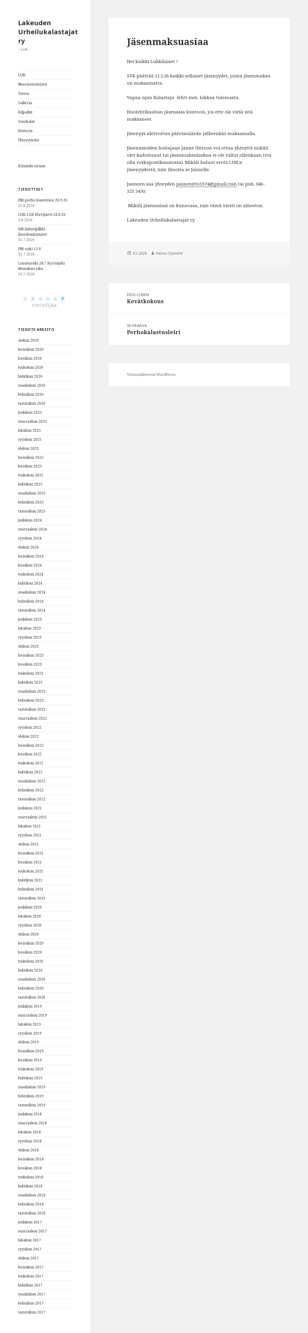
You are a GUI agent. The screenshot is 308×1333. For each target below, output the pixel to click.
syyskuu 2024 (30, 538)
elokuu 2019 (28, 1041)
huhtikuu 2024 (30, 583)
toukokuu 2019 (30, 1069)
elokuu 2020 (28, 934)
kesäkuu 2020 (30, 952)
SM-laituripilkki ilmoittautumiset (32, 231)
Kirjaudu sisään (31, 165)
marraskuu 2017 (32, 1231)
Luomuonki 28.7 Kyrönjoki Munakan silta (41, 266)
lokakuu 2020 (29, 916)
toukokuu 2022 (30, 763)
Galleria (25, 102)
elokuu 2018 (28, 1150)
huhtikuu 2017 (30, 1285)
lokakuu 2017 (29, 1240)
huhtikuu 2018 (30, 1186)
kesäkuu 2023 (30, 664)
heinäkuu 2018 (31, 1159)
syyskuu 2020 (30, 925)
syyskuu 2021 (30, 835)
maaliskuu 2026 (31, 385)
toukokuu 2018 (30, 1177)
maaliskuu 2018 (31, 1195)
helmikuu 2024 (31, 601)
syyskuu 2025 (30, 439)
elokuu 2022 (28, 736)
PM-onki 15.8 (29, 248)
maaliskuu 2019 (31, 1087)
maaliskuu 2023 (31, 691)
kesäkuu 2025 (30, 466)
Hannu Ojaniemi (169, 253)
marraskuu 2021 (32, 817)
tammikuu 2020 (31, 997)
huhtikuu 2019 (30, 1078)
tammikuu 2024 (31, 610)
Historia (25, 130)
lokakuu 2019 (29, 1024)
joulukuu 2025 (30, 412)
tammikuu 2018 (31, 1213)
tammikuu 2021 (31, 898)
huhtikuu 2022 (30, 772)
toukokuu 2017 (30, 1276)
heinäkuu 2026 (31, 349)
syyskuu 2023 (30, 637)
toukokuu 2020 (30, 961)
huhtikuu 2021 (30, 880)
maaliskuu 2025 (31, 493)
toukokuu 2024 (30, 574)
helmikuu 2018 (31, 1204)
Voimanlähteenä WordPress (151, 374)
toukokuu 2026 (30, 367)
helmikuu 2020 (31, 988)
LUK (22, 74)
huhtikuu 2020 (30, 970)
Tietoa (23, 93)
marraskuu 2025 (32, 421)
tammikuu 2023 (31, 709)
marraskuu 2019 (32, 1015)
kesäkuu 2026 (30, 358)
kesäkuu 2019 (30, 1059)
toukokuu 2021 (30, 871)
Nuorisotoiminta (32, 84)
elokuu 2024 (28, 547)
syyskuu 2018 (30, 1141)
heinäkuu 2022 (31, 745)
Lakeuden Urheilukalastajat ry (48, 31)
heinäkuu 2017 (31, 1267)
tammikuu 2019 (31, 1105)
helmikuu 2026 (31, 394)
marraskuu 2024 (32, 529)
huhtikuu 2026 (30, 376)
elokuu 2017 (28, 1258)
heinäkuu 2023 (31, 655)
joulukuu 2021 (30, 808)
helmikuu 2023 (31, 700)
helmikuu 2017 (31, 1303)
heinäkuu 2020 (31, 943)
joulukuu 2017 (30, 1222)
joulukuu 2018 (30, 1114)
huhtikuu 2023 (30, 682)
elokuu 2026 (28, 340)
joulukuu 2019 (30, 1006)
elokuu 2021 (28, 844)
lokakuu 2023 (29, 628)
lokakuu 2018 (29, 1132)
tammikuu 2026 (31, 403)
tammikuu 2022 (31, 799)
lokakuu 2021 (29, 826)
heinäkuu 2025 (31, 457)
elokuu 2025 (28, 448)
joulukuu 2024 (30, 520)
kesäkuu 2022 (30, 754)
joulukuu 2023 (30, 619)
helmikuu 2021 (31, 889)
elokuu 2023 (28, 646)
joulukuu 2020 (30, 907)
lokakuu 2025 (29, 430)
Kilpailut (25, 112)
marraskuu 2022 (32, 718)
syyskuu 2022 (30, 727)
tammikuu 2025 (31, 511)
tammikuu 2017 (31, 1312)
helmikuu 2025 (31, 502)
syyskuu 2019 (30, 1033)
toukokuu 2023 (30, 673)
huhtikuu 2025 (30, 484)
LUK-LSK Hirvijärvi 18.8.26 (42, 214)
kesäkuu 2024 (30, 565)
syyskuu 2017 (30, 1249)
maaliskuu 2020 (31, 979)
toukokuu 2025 (30, 475)
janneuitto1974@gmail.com (206, 184)
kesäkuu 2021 (30, 862)
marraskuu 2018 (32, 1123)
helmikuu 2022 (31, 790)
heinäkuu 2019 (31, 1050)
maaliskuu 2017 (31, 1294)
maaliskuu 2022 (31, 781)
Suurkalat (26, 121)
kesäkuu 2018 (30, 1168)
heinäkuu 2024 (31, 556)
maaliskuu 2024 (31, 592)
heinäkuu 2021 (31, 853)
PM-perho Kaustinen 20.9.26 (42, 200)
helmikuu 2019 (31, 1096)
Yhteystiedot (28, 140)
